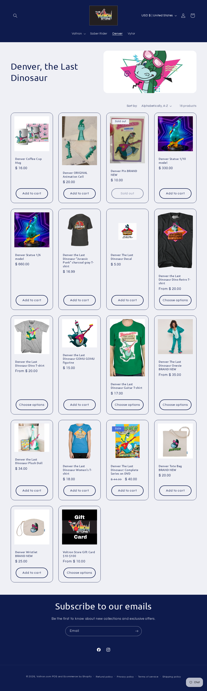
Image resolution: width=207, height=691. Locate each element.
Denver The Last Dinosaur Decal (122, 256)
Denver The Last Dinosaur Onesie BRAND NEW (170, 365)
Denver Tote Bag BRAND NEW (170, 468)
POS (54, 676)
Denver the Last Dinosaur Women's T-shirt (77, 469)
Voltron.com (44, 676)
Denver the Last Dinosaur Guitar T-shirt (126, 385)
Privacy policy (125, 677)
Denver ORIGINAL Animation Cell (75, 174)
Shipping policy (172, 677)
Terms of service (148, 677)
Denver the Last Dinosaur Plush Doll (29, 461)
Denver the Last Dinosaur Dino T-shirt (30, 363)
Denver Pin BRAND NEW (124, 172)
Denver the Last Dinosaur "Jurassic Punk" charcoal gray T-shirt (78, 260)
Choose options (175, 300)
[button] (15, 15)
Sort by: (132, 105)
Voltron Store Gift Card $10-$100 (79, 554)
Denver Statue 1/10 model (172, 160)
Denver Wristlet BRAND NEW (26, 554)
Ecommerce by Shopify (77, 676)
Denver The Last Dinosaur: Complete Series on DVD (124, 469)
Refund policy (104, 677)
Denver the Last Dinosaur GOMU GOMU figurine (79, 358)
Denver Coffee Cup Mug (28, 160)
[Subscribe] (137, 631)
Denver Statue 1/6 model (28, 256)
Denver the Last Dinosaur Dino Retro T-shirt (174, 279)
